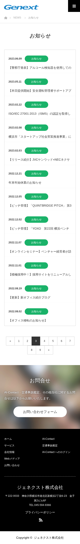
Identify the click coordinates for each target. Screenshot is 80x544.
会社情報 (9, 452)
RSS (40, 519)
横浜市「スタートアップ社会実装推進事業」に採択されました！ (40, 138)
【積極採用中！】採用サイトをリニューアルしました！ (40, 276)
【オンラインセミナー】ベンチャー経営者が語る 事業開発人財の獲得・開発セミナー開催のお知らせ (40, 253)
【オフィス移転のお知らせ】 (28, 320)
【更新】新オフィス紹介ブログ (29, 297)
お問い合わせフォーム (40, 411)
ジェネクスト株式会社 (40, 487)
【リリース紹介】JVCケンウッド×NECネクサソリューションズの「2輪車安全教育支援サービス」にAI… (39, 161)
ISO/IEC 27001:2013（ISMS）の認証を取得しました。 (40, 115)
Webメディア (12, 458)
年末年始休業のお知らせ (25, 182)
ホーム (8, 438)
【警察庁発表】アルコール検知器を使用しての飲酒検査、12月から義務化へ (40, 69)
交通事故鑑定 (50, 445)
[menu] (74, 6)
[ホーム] (5, 16)
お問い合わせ (12, 465)
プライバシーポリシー (40, 512)
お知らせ (36, 58)
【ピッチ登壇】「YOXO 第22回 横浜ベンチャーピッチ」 (39, 230)
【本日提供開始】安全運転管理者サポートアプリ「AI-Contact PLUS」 (40, 92)
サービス (9, 445)
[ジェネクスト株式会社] (21, 7)
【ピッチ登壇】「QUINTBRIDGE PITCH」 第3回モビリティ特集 (40, 207)
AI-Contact (48, 438)
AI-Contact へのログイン (56, 452)
